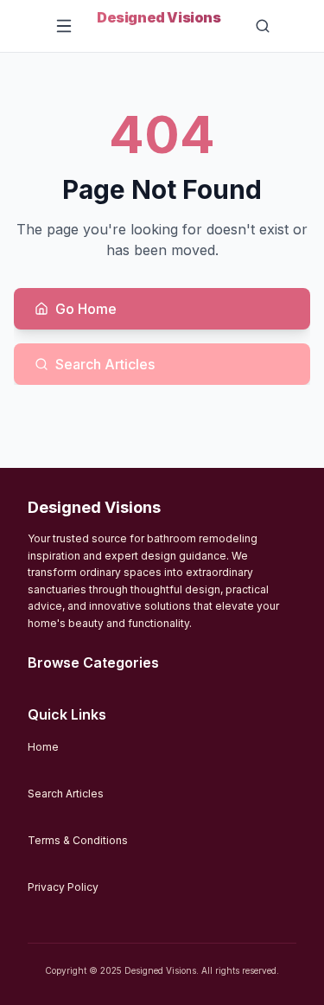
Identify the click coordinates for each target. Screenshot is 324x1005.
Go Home (86, 308)
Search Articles (105, 364)
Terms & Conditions (78, 840)
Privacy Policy (63, 886)
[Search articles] (267, 26)
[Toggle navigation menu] (64, 26)
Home (43, 746)
